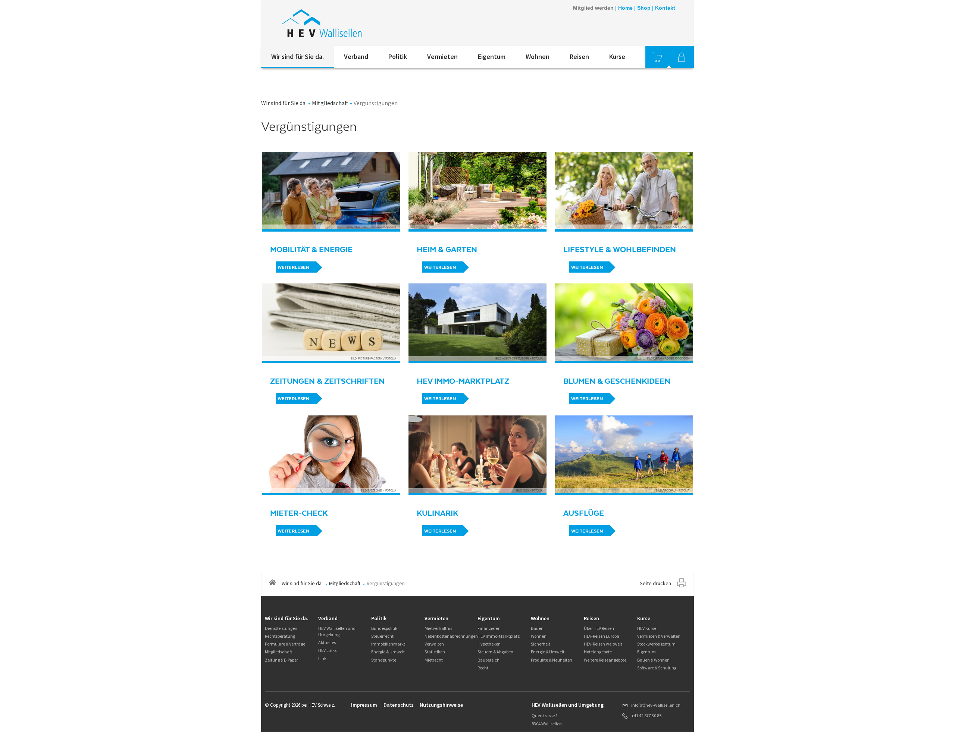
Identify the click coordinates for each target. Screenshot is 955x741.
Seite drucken (655, 583)
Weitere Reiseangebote (605, 660)
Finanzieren (489, 628)
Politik (397, 56)
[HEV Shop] (657, 57)
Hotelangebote (598, 651)
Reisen (579, 56)
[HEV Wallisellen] (361, 23)
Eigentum (491, 56)
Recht (483, 668)
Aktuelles (327, 642)
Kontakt (665, 8)
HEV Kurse (646, 628)
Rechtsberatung (280, 636)
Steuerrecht (382, 636)
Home (625, 8)
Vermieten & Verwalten (658, 636)
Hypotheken (489, 644)
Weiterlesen (293, 398)
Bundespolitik (384, 628)
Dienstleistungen (281, 628)
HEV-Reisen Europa (601, 636)
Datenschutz (398, 704)
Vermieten (442, 56)
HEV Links (327, 650)
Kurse (617, 56)
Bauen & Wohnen (653, 660)
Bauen (537, 628)
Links (323, 658)
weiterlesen (293, 267)
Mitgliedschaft (330, 103)
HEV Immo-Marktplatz (499, 636)
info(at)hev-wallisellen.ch (655, 705)
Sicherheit (540, 644)
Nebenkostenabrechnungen (451, 636)
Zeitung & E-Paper (281, 660)
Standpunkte (383, 660)
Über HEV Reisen (599, 628)
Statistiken (435, 651)
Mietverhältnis (438, 628)
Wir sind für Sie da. (297, 56)
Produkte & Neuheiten (551, 660)
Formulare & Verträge (285, 644)
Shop (644, 8)
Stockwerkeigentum (656, 644)
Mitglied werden (593, 8)
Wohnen (537, 56)
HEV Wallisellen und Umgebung (337, 631)
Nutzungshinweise (441, 704)
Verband (356, 56)
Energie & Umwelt (388, 651)
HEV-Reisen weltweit (603, 644)
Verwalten (434, 644)
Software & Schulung (656, 668)
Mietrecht (434, 660)
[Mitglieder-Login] (681, 57)
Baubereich (489, 660)
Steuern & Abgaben (495, 651)
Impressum (364, 704)
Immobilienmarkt (388, 644)
